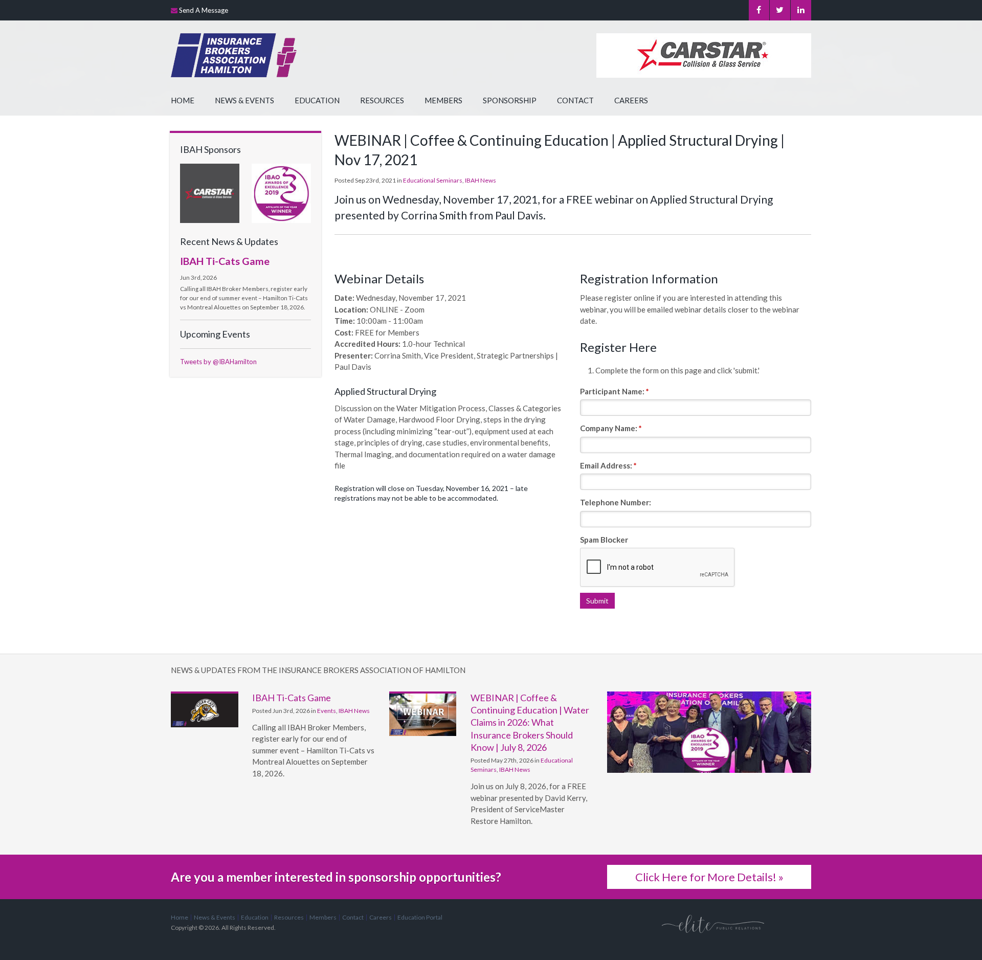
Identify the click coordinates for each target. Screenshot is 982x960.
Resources (382, 100)
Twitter (780, 10)
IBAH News (480, 180)
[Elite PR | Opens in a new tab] (713, 923)
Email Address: (608, 465)
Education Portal (419, 917)
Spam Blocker (604, 539)
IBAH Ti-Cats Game (225, 261)
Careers (631, 100)
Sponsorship (510, 100)
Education (317, 100)
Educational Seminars (432, 180)
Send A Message (203, 10)
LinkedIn (801, 10)
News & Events (244, 100)
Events (326, 711)
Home (182, 100)
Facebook (759, 10)
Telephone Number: (615, 502)
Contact (575, 100)
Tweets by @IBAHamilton (218, 362)
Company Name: (611, 428)
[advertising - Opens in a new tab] (209, 192)
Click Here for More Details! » (709, 877)
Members (443, 100)
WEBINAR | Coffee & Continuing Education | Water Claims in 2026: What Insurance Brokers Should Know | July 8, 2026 (530, 722)
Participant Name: (614, 391)
